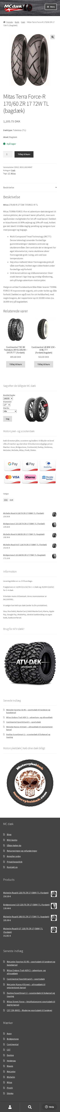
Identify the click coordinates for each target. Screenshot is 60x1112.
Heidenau (11, 1060)
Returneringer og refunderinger (22, 850)
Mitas (13, 173)
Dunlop (10, 1055)
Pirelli (10, 1087)
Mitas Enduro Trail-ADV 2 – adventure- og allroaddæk (29, 717)
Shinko (10, 1093)
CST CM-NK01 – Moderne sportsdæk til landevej (29, 1010)
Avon (9, 1033)
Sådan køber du (14, 845)
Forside (9, 22)
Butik (17, 22)
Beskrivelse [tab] (8, 187)
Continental (13, 1044)
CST (9, 1049)
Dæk (23, 22)
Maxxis (10, 1066)
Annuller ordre (14, 856)
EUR (11, 500)
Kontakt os (12, 867)
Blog (9, 834)
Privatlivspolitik (14, 861)
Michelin (11, 1077)
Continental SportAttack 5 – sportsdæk (23, 722)
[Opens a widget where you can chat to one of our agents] (49, 1107)
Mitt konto (12, 840)
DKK (6, 500)
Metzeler (11, 1071)
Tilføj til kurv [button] (15, 364)
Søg (30, 1107)
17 (9, 173)
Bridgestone (13, 1038)
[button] (52, 37)
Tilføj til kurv (24, 154)
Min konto (10, 1107)
